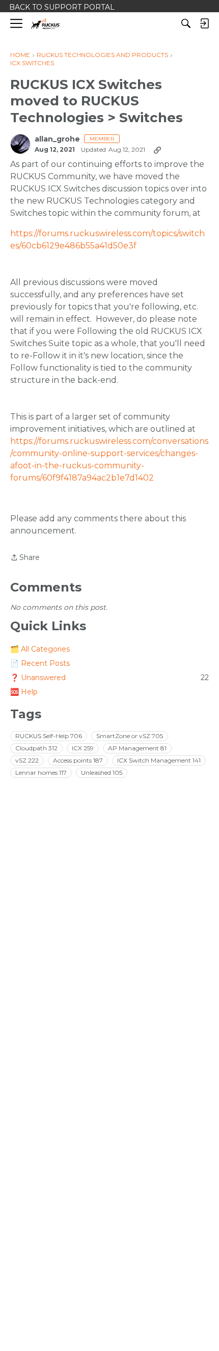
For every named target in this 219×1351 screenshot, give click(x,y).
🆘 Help (24, 691)
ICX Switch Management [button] (159, 760)
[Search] (186, 23)
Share (25, 558)
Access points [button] (78, 760)
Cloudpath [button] (36, 748)
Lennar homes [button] (41, 772)
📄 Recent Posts (40, 663)
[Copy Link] (157, 149)
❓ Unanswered (109, 677)
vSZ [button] (27, 760)
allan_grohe (57, 139)
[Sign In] (204, 23)
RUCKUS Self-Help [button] (48, 736)
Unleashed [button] (101, 772)
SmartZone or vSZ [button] (129, 736)
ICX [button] (83, 748)
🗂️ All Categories (40, 649)
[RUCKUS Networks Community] (46, 23)
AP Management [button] (137, 748)
